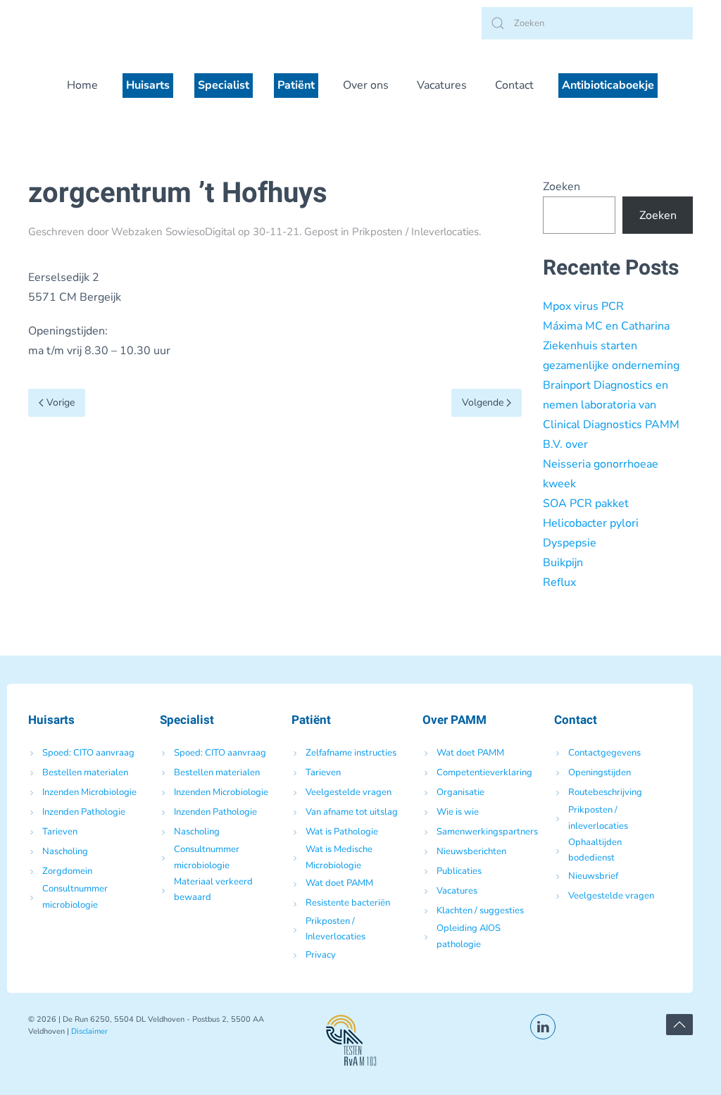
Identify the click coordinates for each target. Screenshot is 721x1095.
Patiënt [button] (296, 85)
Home (82, 85)
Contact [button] (514, 85)
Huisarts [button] (148, 85)
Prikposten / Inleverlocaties (415, 232)
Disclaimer (89, 1031)
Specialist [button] (223, 85)
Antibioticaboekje (608, 85)
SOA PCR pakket (586, 503)
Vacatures (442, 85)
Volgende (482, 402)
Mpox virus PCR (583, 306)
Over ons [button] (366, 85)
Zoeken (561, 186)
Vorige (60, 402)
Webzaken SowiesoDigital (173, 232)
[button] (679, 1024)
